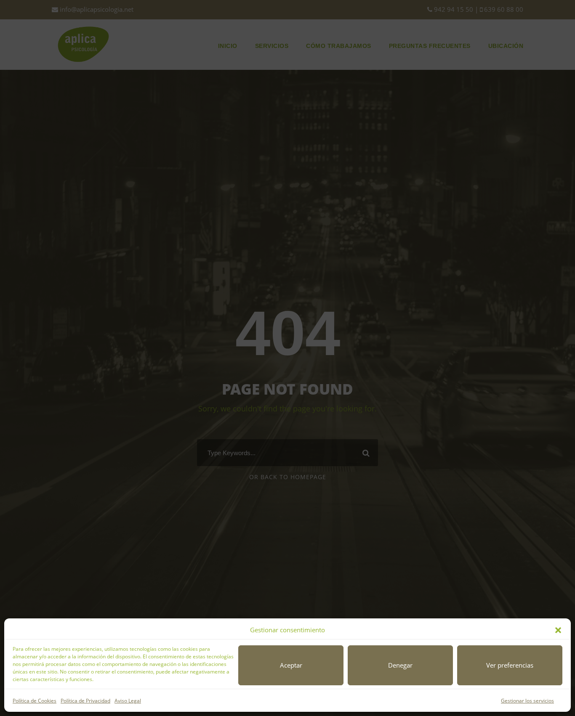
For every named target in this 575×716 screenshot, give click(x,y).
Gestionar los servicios (527, 700)
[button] (558, 630)
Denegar (400, 665)
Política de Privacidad (85, 700)
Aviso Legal (127, 700)
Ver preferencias (509, 665)
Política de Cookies (34, 700)
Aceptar (291, 665)
